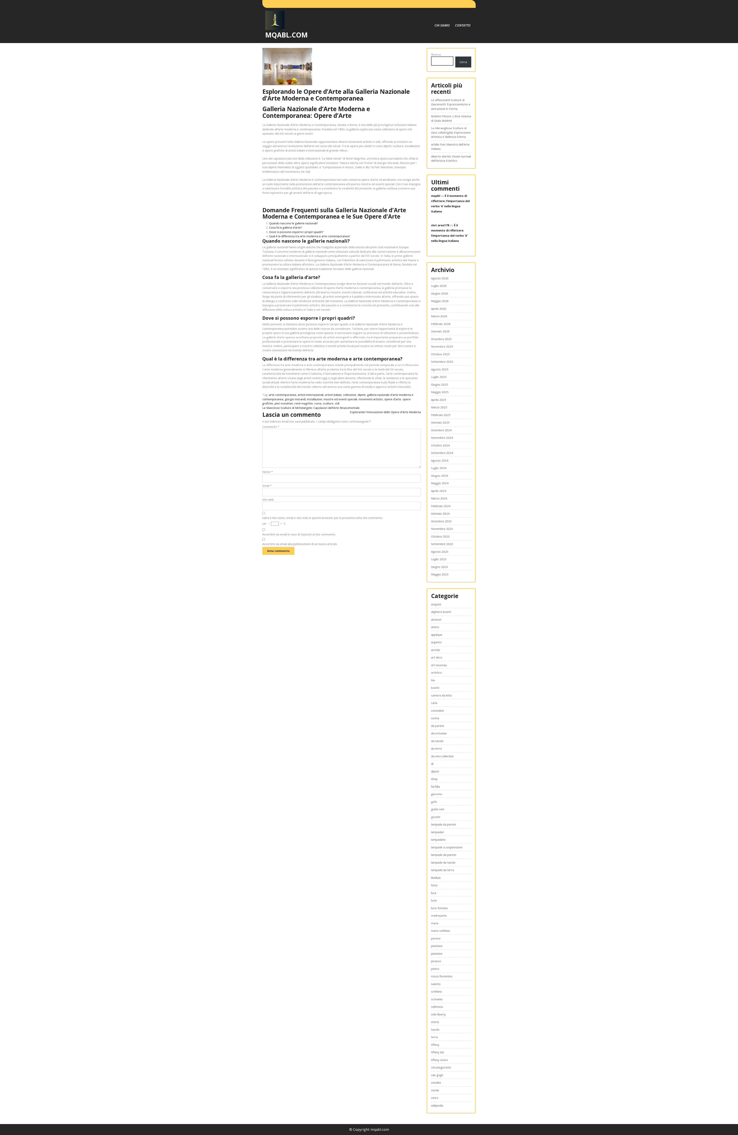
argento (436, 642)
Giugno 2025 (439, 384)
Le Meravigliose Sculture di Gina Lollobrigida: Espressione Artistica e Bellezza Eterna (451, 132)
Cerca (463, 62)
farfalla (435, 786)
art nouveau (439, 665)
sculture (328, 403)
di (432, 764)
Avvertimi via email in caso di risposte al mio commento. (299, 534)
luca (433, 893)
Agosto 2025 (439, 369)
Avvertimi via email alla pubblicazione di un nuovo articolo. (299, 544)
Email (267, 486)
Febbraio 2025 (440, 415)
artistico (436, 672)
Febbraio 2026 (440, 324)
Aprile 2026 (438, 308)
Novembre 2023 (442, 529)
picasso (436, 961)
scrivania (436, 999)
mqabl (435, 196)
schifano (436, 991)
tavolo (435, 1029)
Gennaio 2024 (440, 513)
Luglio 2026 (438, 286)
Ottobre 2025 (440, 354)
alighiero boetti (441, 612)
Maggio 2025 (440, 392)
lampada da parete (443, 824)
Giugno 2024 (439, 476)
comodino (437, 710)
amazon (436, 619)
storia (435, 1022)
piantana (436, 946)
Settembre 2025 (442, 362)
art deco (436, 657)
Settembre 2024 (442, 453)
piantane (436, 953)
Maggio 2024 (440, 483)
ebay (434, 779)
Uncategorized (441, 1067)
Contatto (462, 25)
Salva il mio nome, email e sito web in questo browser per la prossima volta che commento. (322, 518)
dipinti (362, 395)
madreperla (438, 915)
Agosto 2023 (439, 551)
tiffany (435, 1045)
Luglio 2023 (438, 559)
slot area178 (440, 225)
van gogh (437, 1075)
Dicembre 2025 (441, 339)
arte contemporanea (282, 395)
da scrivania (438, 733)
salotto (435, 984)
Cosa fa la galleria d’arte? (285, 227)
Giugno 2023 (439, 567)
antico (435, 627)
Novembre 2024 (442, 437)
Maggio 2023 (440, 574)
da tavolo (437, 741)
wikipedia (437, 1105)
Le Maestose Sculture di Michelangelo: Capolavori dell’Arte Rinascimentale (311, 408)
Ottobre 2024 (440, 445)
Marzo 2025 (439, 407)
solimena (437, 1007)
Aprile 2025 (438, 400)
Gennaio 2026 (440, 331)
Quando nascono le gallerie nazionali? (293, 223)
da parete (437, 726)
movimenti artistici (371, 399)
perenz (435, 938)
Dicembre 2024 (441, 430)
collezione (349, 395)
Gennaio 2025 (440, 422)
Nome (267, 472)
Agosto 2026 (439, 278)
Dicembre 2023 (441, 521)
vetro (434, 1098)
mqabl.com (286, 34)
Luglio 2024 (438, 468)
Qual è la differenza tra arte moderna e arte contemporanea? (309, 236)
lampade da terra (442, 870)
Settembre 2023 (442, 544)
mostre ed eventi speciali (340, 399)
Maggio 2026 (440, 301)
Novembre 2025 (442, 346)
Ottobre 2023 (440, 536)
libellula (435, 878)
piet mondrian (284, 403)
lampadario (438, 839)
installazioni (314, 399)
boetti (435, 688)
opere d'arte (392, 399)
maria (434, 923)
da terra (436, 748)
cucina (435, 718)
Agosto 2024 (439, 460)
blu (433, 680)
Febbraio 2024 (440, 506)
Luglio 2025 (438, 377)
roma (317, 403)
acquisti (436, 604)
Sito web (268, 499)
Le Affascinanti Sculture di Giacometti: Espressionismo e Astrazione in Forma (450, 104)
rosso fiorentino (441, 976)
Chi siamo (442, 25)
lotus (434, 885)
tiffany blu (437, 1052)
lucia (434, 900)
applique (436, 635)
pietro (435, 969)
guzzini (435, 817)
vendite (436, 1082)
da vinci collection (442, 756)
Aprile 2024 (438, 491)
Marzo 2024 (439, 498)
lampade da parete (443, 855)
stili (337, 403)
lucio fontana (439, 908)
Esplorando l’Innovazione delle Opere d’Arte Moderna (385, 412)
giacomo (436, 794)
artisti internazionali (310, 395)
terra (434, 1037)
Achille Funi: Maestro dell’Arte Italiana (450, 146)
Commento (270, 427)
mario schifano (440, 931)
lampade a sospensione (446, 847)
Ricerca (436, 54)
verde (435, 1090)
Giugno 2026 (439, 293)
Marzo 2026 (439, 316)
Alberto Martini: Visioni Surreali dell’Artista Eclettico (451, 158)
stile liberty (438, 1014)
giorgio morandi (295, 399)
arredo (435, 650)
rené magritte (303, 403)
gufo (434, 802)
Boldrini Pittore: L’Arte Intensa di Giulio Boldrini (451, 118)
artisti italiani (333, 395)
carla (434, 703)
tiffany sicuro (439, 1060)
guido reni (437, 809)
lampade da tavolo (443, 862)
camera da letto (441, 695)
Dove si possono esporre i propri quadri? (296, 232)
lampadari (437, 832)
